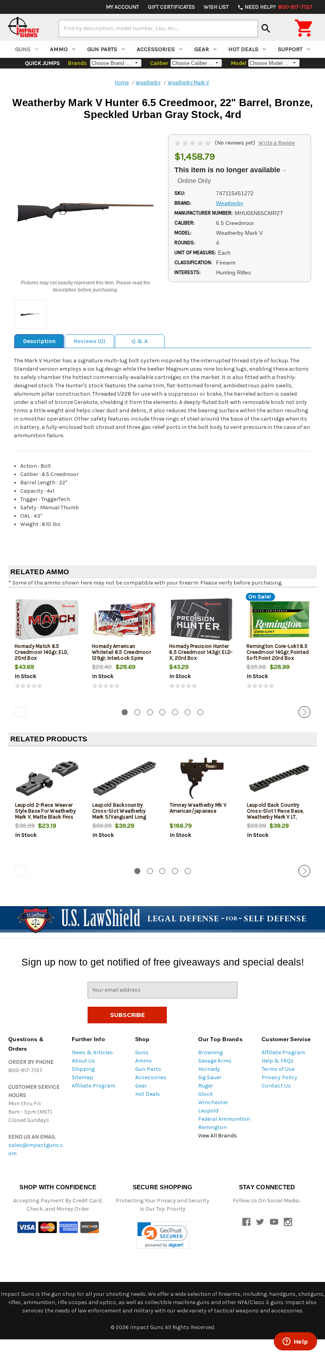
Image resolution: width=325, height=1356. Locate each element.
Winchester (213, 1102)
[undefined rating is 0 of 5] (193, 142)
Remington (212, 1127)
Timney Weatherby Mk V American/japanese (198, 808)
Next (304, 712)
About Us (83, 1060)
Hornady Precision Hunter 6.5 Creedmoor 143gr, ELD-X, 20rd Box (201, 652)
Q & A (140, 341)
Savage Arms (214, 1060)
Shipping (83, 1069)
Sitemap (82, 1077)
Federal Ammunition (224, 1119)
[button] (162, 1235)
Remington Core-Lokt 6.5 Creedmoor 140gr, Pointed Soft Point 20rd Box (278, 652)
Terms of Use (278, 1069)
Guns (23, 49)
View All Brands (217, 1135)
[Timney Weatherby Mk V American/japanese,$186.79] (202, 778)
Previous (21, 712)
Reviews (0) (89, 341)
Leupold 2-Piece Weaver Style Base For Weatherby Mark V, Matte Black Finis (45, 811)
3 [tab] (150, 712)
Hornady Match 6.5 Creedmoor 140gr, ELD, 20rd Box (41, 652)
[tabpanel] (47, 648)
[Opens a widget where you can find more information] (295, 1342)
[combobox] (158, 28)
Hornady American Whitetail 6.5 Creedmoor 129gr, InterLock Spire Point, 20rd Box (121, 655)
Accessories (156, 49)
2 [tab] (137, 712)
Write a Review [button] (276, 142)
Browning (210, 1052)
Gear (201, 49)
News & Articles (92, 1052)
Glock (205, 1094)
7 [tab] (200, 712)
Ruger (205, 1085)
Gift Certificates (171, 7)
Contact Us (276, 1085)
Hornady (209, 1069)
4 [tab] (162, 712)
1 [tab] (125, 712)
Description (39, 341)
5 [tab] (175, 712)
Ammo (59, 49)
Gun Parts (102, 49)
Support (290, 49)
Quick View (47, 619)
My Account (122, 7)
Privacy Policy (279, 1077)
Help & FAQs (278, 1060)
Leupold (208, 1110)
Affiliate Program (93, 1085)
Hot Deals (243, 49)
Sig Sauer (210, 1077)
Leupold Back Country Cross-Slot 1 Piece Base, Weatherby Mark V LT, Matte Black (275, 814)
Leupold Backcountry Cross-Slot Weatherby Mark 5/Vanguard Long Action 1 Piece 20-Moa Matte (119, 817)
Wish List (216, 7)
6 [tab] (188, 712)
